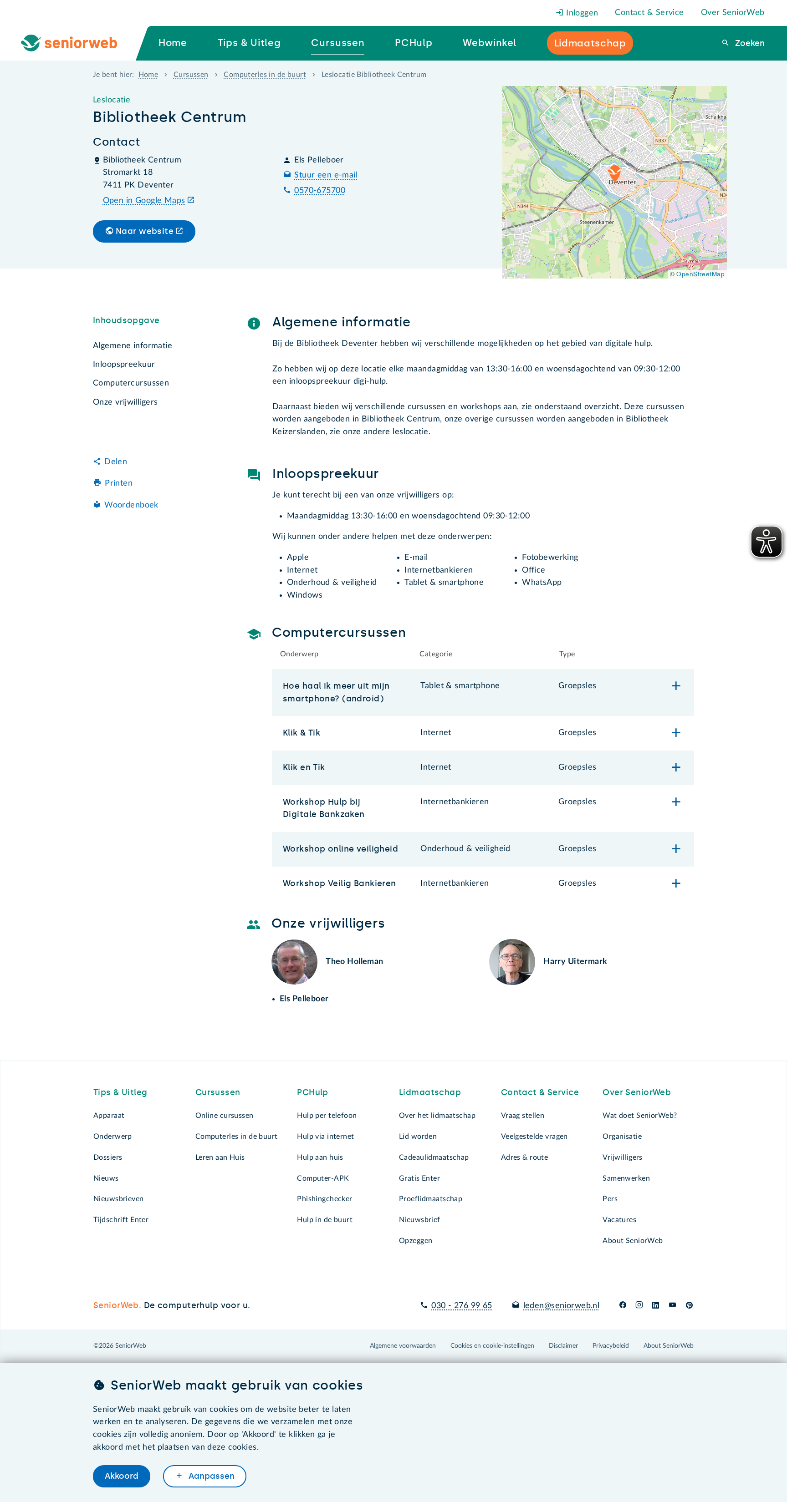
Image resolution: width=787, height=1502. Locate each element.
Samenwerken (626, 1178)
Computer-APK (323, 1178)
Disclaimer (563, 1346)
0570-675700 (319, 191)
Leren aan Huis (220, 1157)
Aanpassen (210, 1476)
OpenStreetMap (700, 273)
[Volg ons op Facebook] (623, 1306)
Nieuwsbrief (419, 1219)
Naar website (145, 231)
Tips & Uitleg (120, 1092)
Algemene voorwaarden (403, 1346)
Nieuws (106, 1178)
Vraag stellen (523, 1115)
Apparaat (108, 1115)
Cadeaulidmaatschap (434, 1157)
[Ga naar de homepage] (76, 43)
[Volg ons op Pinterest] (689, 1306)
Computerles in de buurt (265, 74)
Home (148, 74)
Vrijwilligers (623, 1157)
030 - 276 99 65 (461, 1306)
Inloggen (581, 13)
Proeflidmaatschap (430, 1199)
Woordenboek (131, 505)
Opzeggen (415, 1240)
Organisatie (622, 1136)
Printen (119, 483)
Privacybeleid (611, 1346)
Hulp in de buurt (325, 1219)
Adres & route (524, 1157)
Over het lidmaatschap (437, 1115)
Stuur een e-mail (326, 175)
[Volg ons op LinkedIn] (656, 1306)
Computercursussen (131, 383)
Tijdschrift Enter (120, 1219)
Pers (610, 1199)
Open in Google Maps (144, 201)
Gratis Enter (419, 1178)
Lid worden (418, 1136)
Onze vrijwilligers (125, 402)
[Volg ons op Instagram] (639, 1306)
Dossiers (107, 1157)
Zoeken (749, 43)
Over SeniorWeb (733, 13)
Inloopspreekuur (124, 364)
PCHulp (312, 1092)
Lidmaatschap (430, 1092)
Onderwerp (112, 1136)
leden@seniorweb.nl (561, 1306)
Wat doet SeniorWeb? (640, 1115)
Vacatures (619, 1219)
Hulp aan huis (320, 1157)
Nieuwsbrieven (118, 1199)
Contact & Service (649, 13)
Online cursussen (224, 1115)
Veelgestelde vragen (534, 1136)
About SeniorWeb (633, 1240)
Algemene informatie (132, 346)
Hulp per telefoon (327, 1115)
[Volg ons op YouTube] (672, 1306)
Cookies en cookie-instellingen (492, 1346)
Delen (115, 461)
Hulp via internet (325, 1136)
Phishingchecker (324, 1199)
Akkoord (121, 1476)
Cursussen (191, 74)
